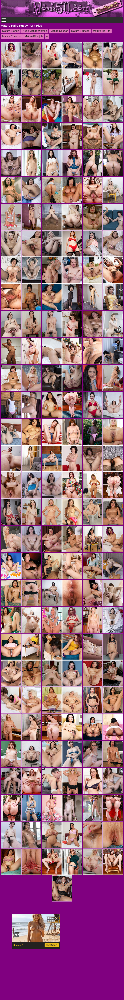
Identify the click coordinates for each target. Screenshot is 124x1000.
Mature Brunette (80, 31)
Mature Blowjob (34, 36)
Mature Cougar (59, 31)
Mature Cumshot (11, 36)
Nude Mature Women (35, 31)
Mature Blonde (10, 31)
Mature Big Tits (101, 31)
